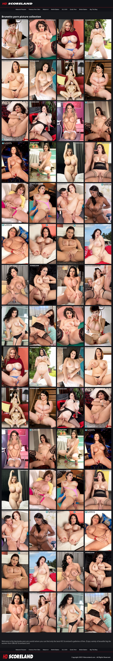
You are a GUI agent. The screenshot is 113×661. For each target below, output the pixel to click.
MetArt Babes (55, 9)
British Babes (83, 9)
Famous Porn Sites (34, 9)
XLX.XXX (64, 9)
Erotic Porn (73, 9)
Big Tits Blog (93, 9)
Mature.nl (45, 9)
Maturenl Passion (21, 9)
